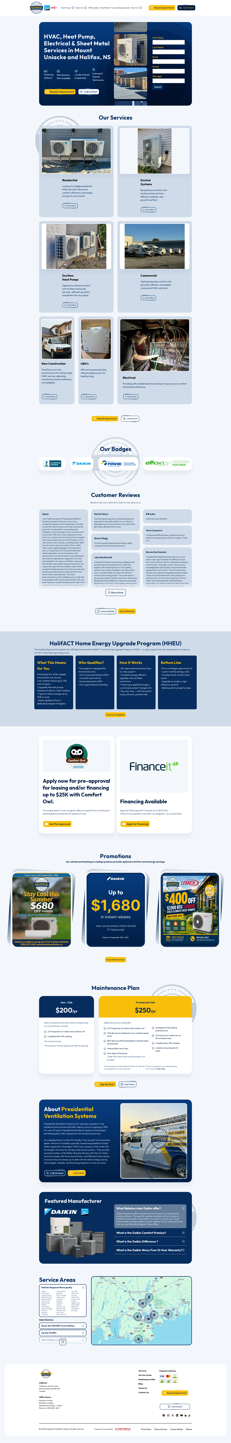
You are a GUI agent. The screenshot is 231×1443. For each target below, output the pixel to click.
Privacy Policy (146, 1429)
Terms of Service (160, 1429)
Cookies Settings (176, 1429)
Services (142, 1371)
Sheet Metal (105, 8)
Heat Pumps (66, 8)
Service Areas (145, 1375)
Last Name (158, 47)
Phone (156, 66)
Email (155, 57)
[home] (36, 7)
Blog (140, 1384)
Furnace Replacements (120, 8)
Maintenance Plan (146, 1379)
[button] (68, 7)
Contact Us (143, 1392)
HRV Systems (93, 8)
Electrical (79, 8)
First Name (158, 37)
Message (157, 76)
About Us (134, 8)
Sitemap (189, 1429)
